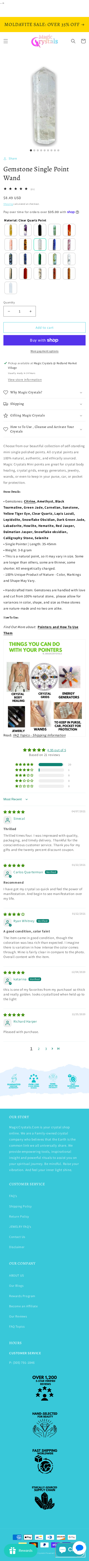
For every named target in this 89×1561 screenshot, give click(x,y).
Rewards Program (22, 1296)
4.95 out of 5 (56, 750)
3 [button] (46, 1049)
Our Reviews (18, 1316)
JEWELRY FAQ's (20, 1227)
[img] (14, 812)
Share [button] (13, 158)
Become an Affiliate (23, 1306)
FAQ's (13, 1196)
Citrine (29, 501)
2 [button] (39, 1049)
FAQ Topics (17, 1326)
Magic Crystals (38, 1553)
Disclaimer (17, 1247)
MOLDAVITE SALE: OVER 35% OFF (42, 24)
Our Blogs (16, 1286)
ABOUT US (16, 1275)
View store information (25, 380)
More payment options (45, 351)
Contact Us (17, 1237)
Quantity (9, 302)
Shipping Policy (20, 1206)
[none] (10, 230)
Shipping (8, 203)
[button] (6, 41)
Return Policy (19, 1216)
